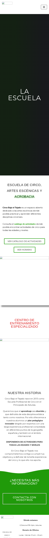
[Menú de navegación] (44, 7)
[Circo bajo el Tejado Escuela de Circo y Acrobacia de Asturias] (7, 7)
